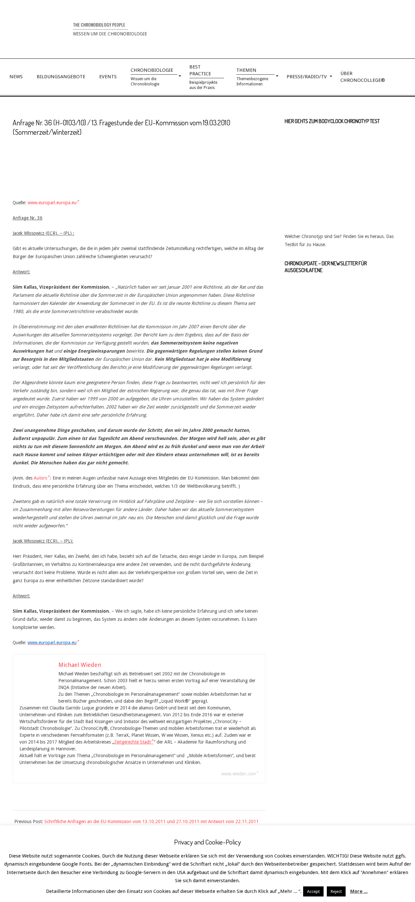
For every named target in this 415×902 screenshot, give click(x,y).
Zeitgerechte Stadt (132, 742)
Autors (40, 478)
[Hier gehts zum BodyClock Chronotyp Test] (343, 133)
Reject (336, 891)
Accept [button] (313, 891)
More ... (359, 891)
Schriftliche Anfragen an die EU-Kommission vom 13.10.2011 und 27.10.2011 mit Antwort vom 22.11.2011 (151, 821)
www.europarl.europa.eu (52, 202)
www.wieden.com (238, 773)
